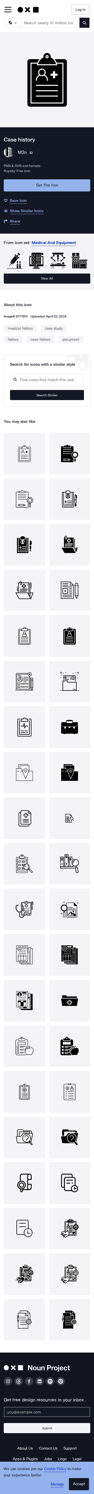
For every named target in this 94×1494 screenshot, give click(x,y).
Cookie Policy (55, 1468)
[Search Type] (13, 23)
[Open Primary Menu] (8, 10)
